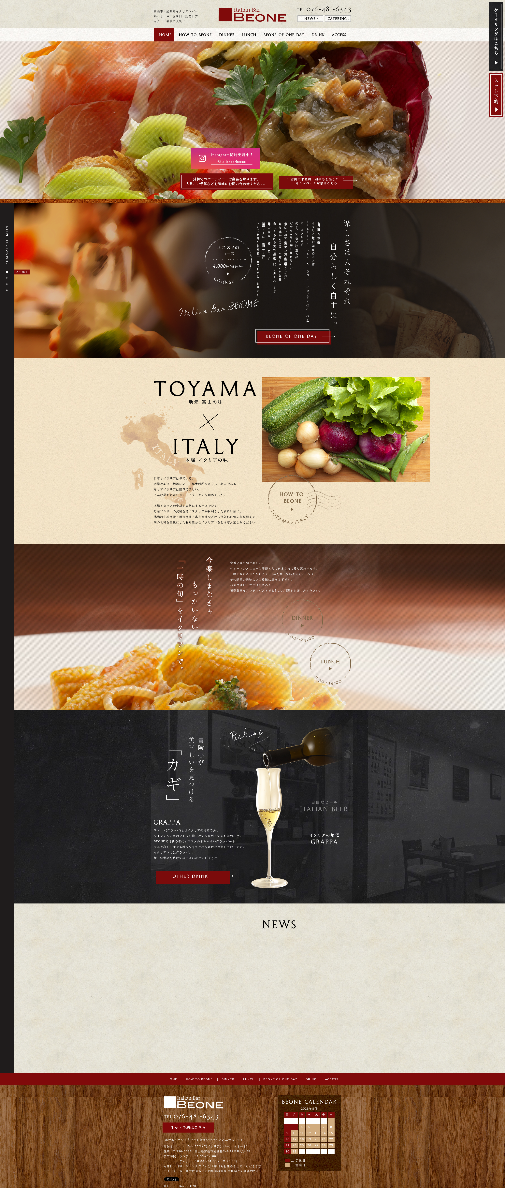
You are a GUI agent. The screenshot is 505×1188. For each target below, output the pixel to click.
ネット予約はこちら (188, 1127)
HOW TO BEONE (199, 1079)
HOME (172, 1079)
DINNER (228, 1079)
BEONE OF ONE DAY (280, 1079)
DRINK (311, 1079)
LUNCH (249, 1079)
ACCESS (332, 1079)
